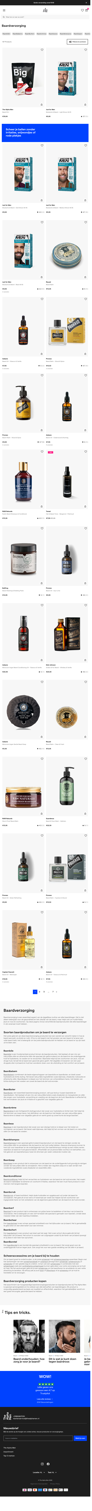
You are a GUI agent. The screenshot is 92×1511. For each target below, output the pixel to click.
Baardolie (7, 1054)
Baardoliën (6, 34)
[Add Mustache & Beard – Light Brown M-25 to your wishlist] (85, 50)
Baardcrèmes (41, 34)
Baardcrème (9, 1111)
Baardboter (8, 1093)
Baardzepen (78, 34)
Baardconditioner (11, 1179)
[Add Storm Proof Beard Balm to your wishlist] (42, 759)
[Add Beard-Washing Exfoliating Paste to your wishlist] (42, 528)
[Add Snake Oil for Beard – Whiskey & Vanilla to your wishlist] (85, 605)
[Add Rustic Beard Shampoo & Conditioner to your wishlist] (42, 451)
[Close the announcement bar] (86, 2)
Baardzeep (8, 1163)
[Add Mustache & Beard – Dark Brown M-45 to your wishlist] (42, 145)
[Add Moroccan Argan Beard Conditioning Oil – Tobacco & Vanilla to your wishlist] (42, 605)
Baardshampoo (10, 1143)
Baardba (7, 1075)
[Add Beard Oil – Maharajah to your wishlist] (42, 912)
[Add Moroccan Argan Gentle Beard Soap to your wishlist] (42, 682)
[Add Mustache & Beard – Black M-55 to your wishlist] (42, 222)
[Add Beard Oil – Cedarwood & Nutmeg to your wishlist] (85, 375)
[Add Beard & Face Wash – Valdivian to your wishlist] (85, 759)
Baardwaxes (53, 34)
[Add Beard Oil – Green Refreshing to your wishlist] (42, 835)
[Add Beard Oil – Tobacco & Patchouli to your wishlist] (85, 912)
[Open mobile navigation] (4, 10)
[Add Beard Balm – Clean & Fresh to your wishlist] (85, 682)
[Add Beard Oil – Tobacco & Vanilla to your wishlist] (42, 299)
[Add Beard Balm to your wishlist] (85, 222)
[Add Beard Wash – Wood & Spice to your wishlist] (42, 375)
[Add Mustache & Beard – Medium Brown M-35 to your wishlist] (85, 145)
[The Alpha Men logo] (45, 10)
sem (12, 1075)
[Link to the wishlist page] (82, 10)
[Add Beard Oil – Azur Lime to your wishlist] (85, 528)
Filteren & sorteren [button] (79, 42)
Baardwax (7, 1127)
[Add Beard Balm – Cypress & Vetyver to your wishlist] (85, 835)
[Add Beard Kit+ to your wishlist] (42, 50)
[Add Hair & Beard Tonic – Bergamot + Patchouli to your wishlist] (85, 451)
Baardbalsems (17, 34)
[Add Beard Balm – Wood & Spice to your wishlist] (85, 299)
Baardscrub (8, 1195)
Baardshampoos (65, 34)
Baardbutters (29, 34)
